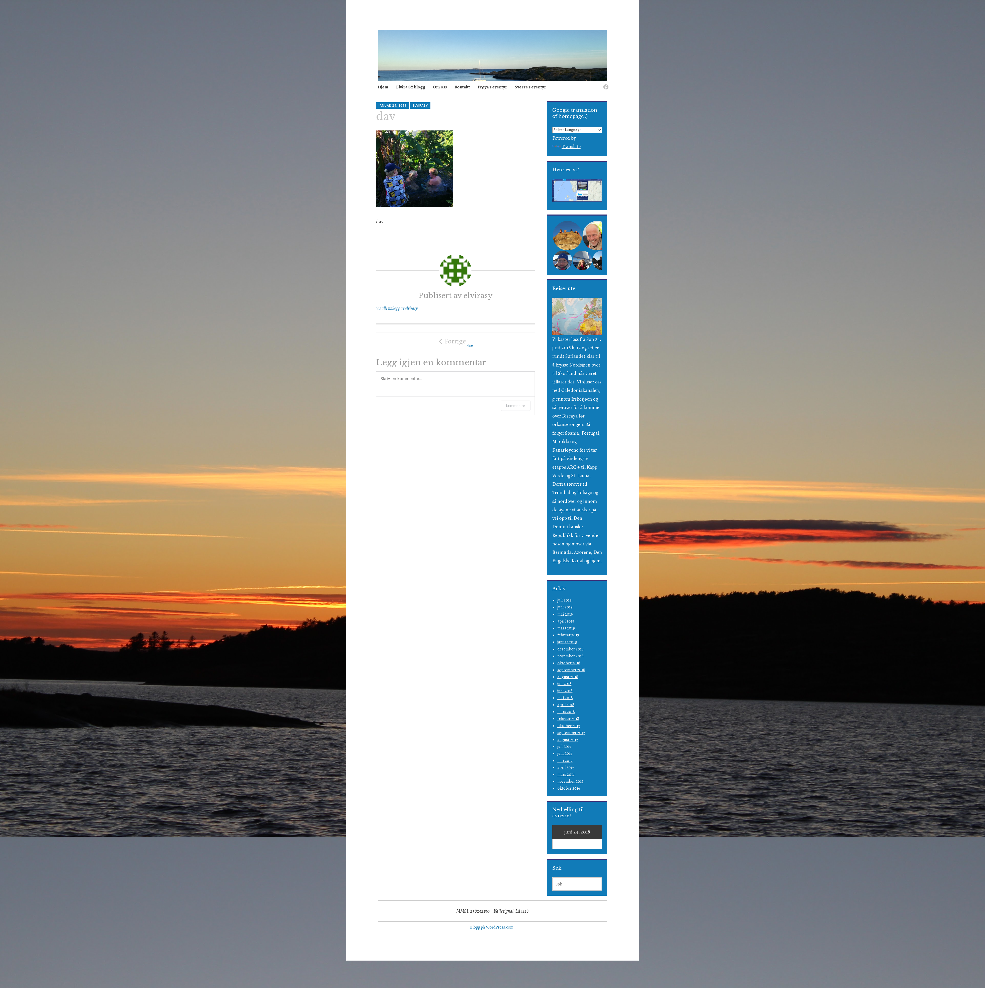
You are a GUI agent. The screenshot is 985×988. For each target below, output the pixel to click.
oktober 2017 (568, 726)
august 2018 (567, 677)
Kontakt (462, 87)
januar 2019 (567, 642)
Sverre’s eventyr (530, 87)
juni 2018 (565, 691)
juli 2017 (564, 746)
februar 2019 (568, 635)
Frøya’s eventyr (492, 87)
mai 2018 (565, 698)
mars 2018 (566, 712)
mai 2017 (565, 760)
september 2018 (571, 670)
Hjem (383, 87)
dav (459, 343)
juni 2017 (564, 753)
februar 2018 (568, 718)
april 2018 (565, 705)
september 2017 (571, 733)
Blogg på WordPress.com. (492, 927)
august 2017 (567, 739)
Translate (571, 146)
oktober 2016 (568, 788)
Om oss (440, 87)
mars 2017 (566, 774)
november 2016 (570, 781)
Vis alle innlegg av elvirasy (397, 308)
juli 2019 (564, 600)
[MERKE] (577, 884)
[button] (567, 235)
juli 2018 (564, 684)
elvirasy (420, 105)
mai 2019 (565, 614)
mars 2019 (566, 628)
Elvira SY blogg (410, 87)
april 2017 (565, 767)
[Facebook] (605, 84)
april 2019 (565, 621)
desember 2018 (570, 649)
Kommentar (515, 405)
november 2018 (570, 656)
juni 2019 (565, 607)
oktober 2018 (568, 663)
